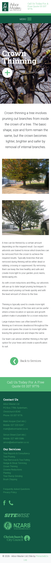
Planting (7, 473)
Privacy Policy (10, 492)
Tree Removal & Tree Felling (16, 460)
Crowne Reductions (12, 469)
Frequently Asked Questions (16, 489)
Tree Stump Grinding (12, 476)
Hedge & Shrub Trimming (15, 463)
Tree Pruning (9, 456)
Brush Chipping (10, 479)
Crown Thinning (10, 466)
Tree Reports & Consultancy (16, 453)
